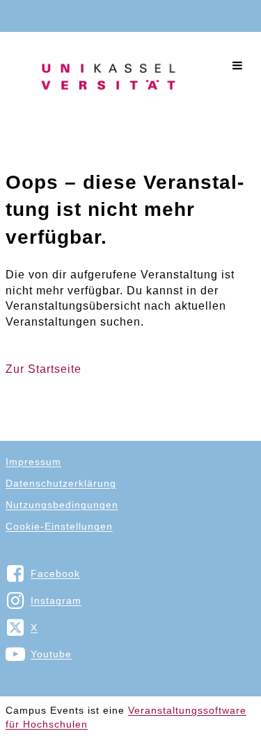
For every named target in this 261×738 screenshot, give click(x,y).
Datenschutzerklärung (61, 483)
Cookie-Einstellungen (59, 526)
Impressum (33, 461)
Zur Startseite (43, 369)
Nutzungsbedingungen (62, 504)
